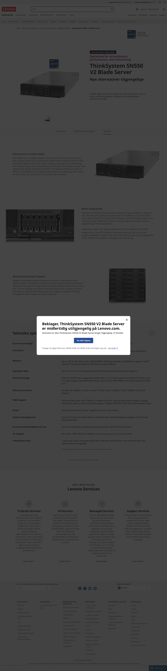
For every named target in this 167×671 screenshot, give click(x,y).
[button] (83, 340)
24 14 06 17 (113, 348)
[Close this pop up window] (127, 320)
